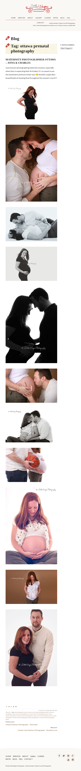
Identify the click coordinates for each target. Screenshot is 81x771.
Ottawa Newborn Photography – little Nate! (22, 725)
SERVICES (21, 18)
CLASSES (47, 18)
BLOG (63, 18)
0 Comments (42, 710)
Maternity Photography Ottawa (40, 714)
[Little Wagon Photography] (40, 9)
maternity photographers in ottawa (24, 714)
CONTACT (40, 23)
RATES (55, 18)
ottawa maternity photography (41, 715)
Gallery (38, 18)
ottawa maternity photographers (25, 715)
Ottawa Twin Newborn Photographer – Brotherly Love (37, 730)
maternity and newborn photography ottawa (38, 712)
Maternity (8, 712)
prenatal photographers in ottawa (35, 717)
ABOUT (30, 18)
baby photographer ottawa (21, 712)
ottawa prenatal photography (20, 717)
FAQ (68, 18)
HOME (13, 18)
